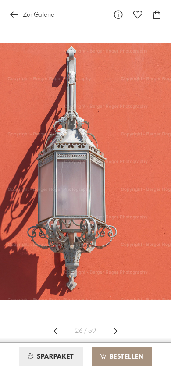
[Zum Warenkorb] (157, 15)
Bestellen (125, 357)
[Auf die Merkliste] (137, 15)
